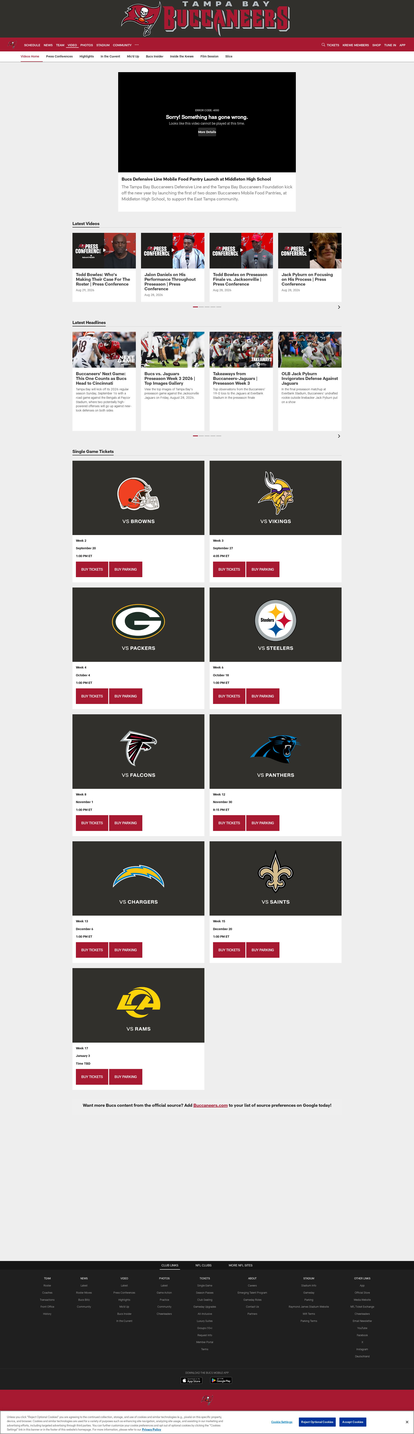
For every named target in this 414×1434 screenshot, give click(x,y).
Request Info (205, 1335)
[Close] (407, 1422)
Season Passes (204, 1292)
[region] (207, 1422)
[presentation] (340, 307)
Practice (164, 1299)
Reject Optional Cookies (317, 1422)
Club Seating (204, 1299)
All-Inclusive (205, 1313)
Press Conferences (124, 1292)
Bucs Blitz (84, 1299)
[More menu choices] (136, 44)
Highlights (124, 1299)
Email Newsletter (362, 1320)
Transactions (47, 1299)
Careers (252, 1285)
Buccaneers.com (210, 1105)
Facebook (362, 1335)
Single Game (204, 1285)
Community (84, 1306)
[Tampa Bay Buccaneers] (207, 1400)
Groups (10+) (204, 1327)
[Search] (323, 45)
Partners (252, 1313)
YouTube (362, 1327)
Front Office (47, 1306)
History (47, 1313)
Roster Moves (84, 1292)
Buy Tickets (92, 569)
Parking (308, 1299)
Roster (47, 1285)
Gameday (308, 1292)
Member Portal (204, 1341)
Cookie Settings (281, 1422)
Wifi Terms (309, 1313)
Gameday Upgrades (204, 1306)
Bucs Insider (124, 1313)
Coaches (47, 1292)
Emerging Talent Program (252, 1292)
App (362, 1285)
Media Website (362, 1299)
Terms (204, 1349)
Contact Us (252, 1306)
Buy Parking (125, 569)
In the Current (124, 1320)
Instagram (362, 1349)
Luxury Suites (205, 1320)
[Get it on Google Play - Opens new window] (221, 1382)
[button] (207, 132)
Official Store (362, 1292)
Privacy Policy (151, 1429)
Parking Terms (309, 1320)
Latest (84, 1285)
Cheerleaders (164, 1313)
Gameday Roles (252, 1299)
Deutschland (362, 1356)
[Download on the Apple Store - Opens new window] (191, 1381)
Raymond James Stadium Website (309, 1306)
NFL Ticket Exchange (362, 1306)
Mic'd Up (124, 1306)
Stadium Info (308, 1285)
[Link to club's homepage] (12, 44)
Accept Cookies (352, 1422)
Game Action (164, 1292)
